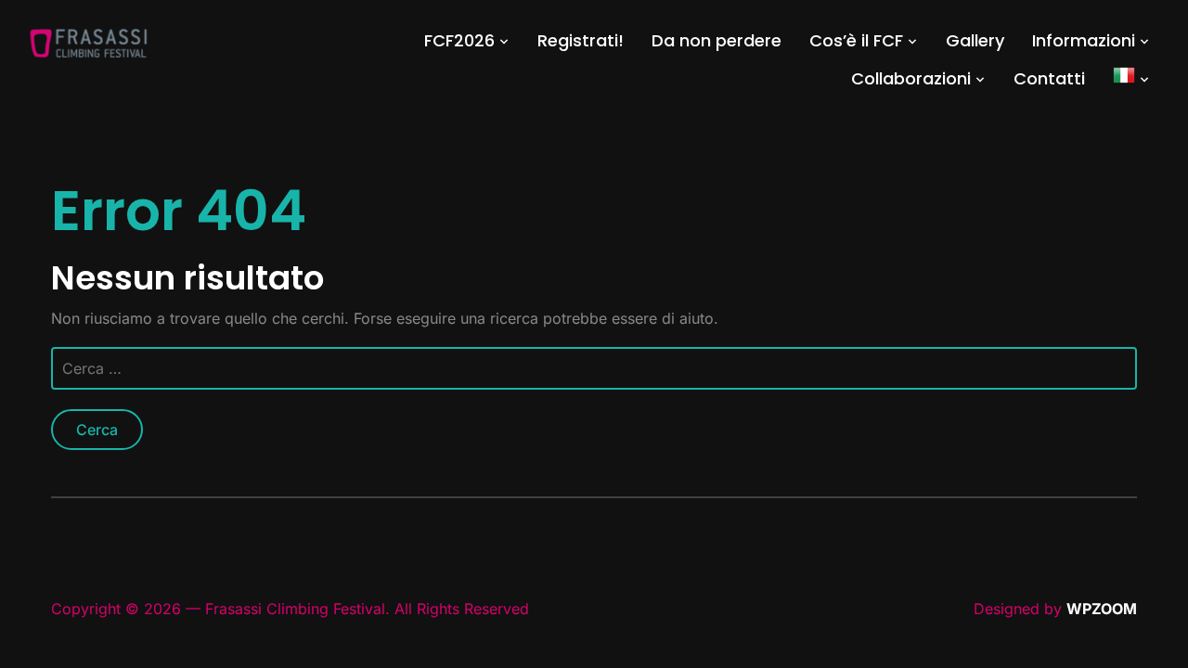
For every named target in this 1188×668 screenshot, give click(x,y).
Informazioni (1083, 40)
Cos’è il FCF (856, 40)
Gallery (975, 40)
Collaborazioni (911, 78)
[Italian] (1131, 78)
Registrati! (580, 40)
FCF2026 (459, 40)
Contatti (1049, 78)
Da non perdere (716, 40)
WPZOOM (1101, 608)
